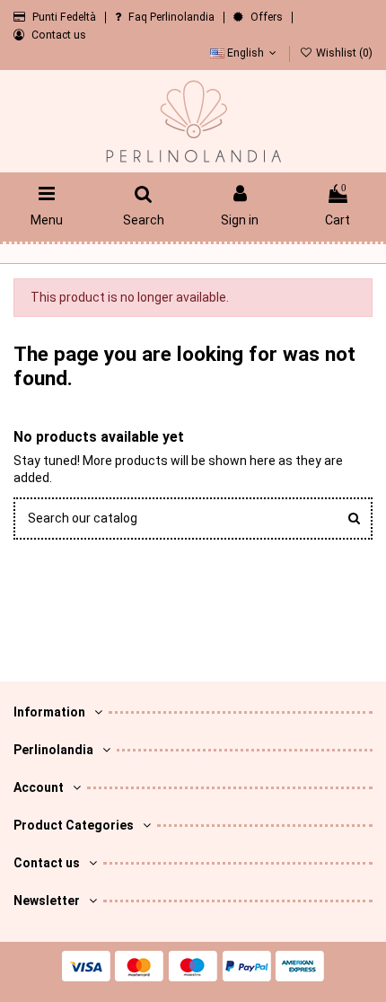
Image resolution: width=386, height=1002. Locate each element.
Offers (267, 17)
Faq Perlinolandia (172, 17)
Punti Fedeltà (65, 17)
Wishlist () (343, 53)
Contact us (58, 35)
